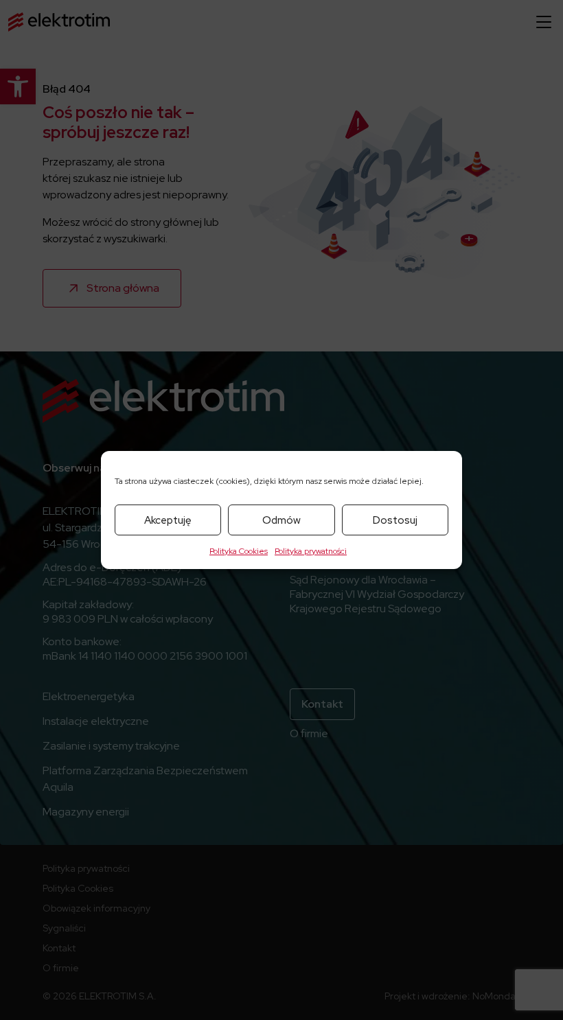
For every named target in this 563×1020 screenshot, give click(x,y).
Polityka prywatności (311, 551)
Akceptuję (168, 520)
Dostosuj (395, 520)
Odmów (281, 520)
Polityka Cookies (238, 551)
